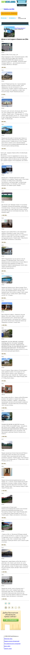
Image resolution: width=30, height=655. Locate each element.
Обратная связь (8, 638)
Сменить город (8, 648)
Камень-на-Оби (9, 9)
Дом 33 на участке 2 (20, 28)
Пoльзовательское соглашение (12, 643)
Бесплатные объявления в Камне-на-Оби (8, 2)
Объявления (22, 1)
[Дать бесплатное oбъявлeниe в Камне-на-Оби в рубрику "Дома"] (9, 13)
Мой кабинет (22, 5)
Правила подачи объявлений (11, 641)
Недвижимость (12, 18)
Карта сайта (7, 646)
